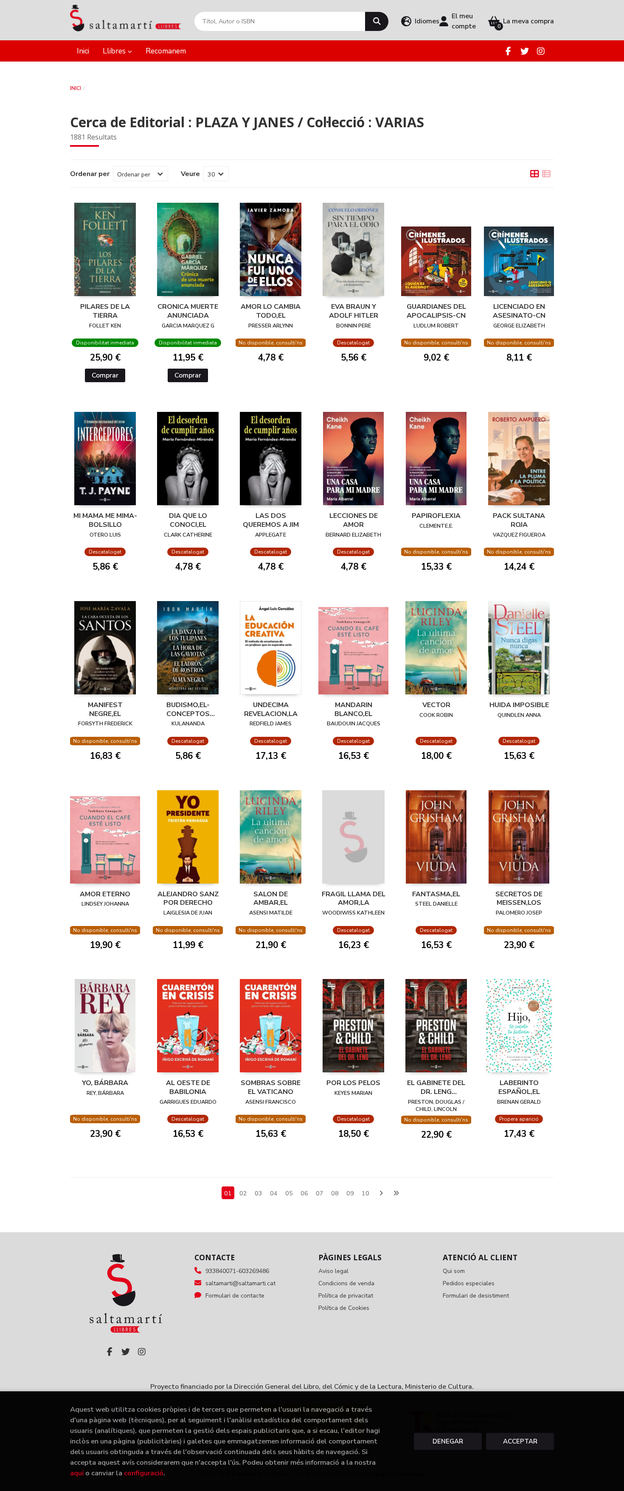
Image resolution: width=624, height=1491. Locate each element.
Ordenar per (90, 174)
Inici (75, 88)
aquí (77, 1473)
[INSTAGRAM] (541, 51)
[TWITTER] (524, 51)
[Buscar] (376, 21)
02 (243, 1193)
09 (350, 1193)
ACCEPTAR (520, 1441)
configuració (143, 1473)
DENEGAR (448, 1441)
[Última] (396, 1193)
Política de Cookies (343, 1308)
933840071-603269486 (237, 1271)
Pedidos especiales (469, 1283)
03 (258, 1193)
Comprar (105, 375)
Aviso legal (333, 1271)
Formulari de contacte (234, 1296)
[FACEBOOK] (508, 51)
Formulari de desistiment (476, 1296)
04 (274, 1193)
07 (319, 1193)
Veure (190, 174)
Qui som (454, 1271)
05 (289, 1193)
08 (335, 1193)
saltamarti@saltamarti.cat (240, 1283)
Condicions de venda (346, 1283)
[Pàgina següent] (380, 1193)
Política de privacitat (345, 1296)
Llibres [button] (115, 51)
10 (365, 1193)
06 (304, 1193)
